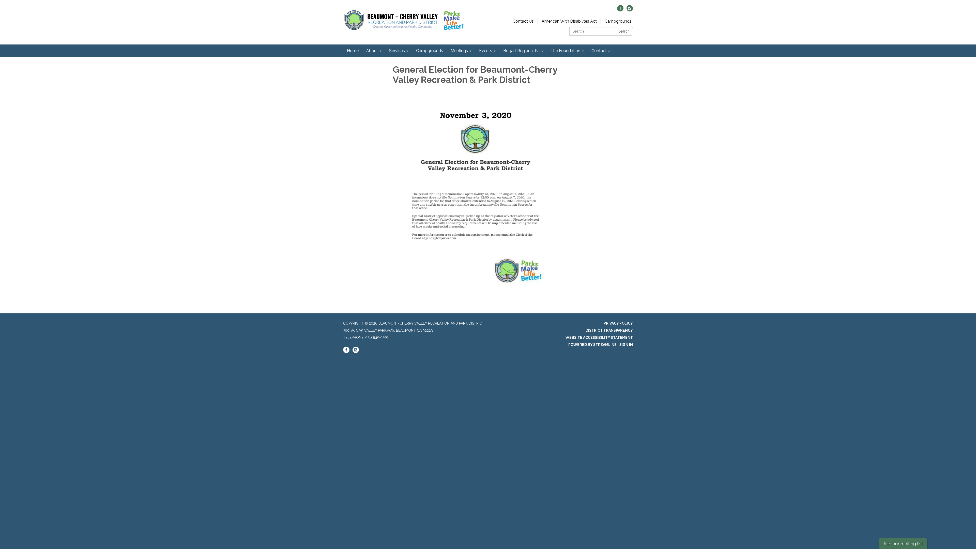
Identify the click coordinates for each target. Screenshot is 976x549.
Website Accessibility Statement (599, 338)
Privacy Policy (618, 323)
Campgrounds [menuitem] (429, 50)
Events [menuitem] (485, 50)
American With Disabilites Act (569, 21)
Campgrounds (618, 21)
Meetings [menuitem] (459, 50)
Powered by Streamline (592, 345)
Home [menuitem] (353, 50)
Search (624, 31)
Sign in (626, 345)
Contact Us (523, 21)
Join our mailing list (903, 543)
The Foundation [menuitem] (565, 50)
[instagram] (630, 10)
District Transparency (609, 330)
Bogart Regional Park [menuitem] (523, 50)
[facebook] (620, 10)
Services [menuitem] (397, 50)
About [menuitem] (372, 50)
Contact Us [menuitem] (602, 50)
